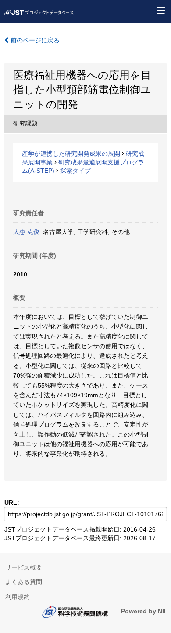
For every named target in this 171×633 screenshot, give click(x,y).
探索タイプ (75, 170)
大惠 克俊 (26, 231)
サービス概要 (23, 567)
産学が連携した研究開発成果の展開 (71, 153)
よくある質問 (23, 581)
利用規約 (17, 596)
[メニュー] (160, 10)
